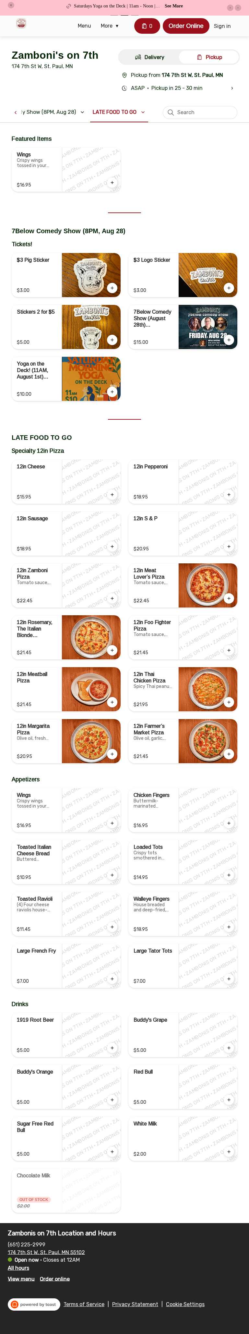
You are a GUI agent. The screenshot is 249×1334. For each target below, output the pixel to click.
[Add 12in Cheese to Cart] (112, 494)
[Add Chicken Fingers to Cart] (229, 823)
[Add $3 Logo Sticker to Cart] (229, 288)
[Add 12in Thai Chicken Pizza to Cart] (229, 702)
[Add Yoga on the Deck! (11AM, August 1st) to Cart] (112, 392)
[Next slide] (238, 8)
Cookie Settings (185, 1304)
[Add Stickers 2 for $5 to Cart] (112, 340)
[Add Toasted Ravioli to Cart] (112, 927)
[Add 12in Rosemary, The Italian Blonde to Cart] (112, 650)
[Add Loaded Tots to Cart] (229, 875)
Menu (84, 26)
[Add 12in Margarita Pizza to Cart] (112, 754)
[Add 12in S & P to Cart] (229, 546)
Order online (55, 1279)
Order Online (186, 25)
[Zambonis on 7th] (21, 23)
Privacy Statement (135, 1304)
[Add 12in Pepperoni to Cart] (229, 494)
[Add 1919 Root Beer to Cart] (112, 1048)
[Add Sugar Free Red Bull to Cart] (112, 1152)
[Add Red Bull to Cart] (229, 1100)
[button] (11, 5)
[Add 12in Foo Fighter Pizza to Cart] (229, 650)
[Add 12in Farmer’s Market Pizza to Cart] (229, 754)
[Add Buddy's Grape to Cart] (229, 1048)
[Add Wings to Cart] (112, 182)
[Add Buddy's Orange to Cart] (112, 1100)
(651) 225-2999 (26, 1244)
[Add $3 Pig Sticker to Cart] (112, 288)
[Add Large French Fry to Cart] (112, 979)
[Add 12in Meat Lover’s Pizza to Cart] (229, 598)
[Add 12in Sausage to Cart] (112, 546)
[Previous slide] (230, 8)
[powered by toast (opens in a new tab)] (34, 1304)
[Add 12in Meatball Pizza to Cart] (112, 702)
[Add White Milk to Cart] (229, 1152)
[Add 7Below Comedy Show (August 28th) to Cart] (229, 340)
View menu (21, 1279)
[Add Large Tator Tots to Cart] (229, 979)
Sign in (222, 26)
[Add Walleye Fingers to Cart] (229, 927)
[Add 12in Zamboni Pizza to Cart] (112, 598)
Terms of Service (84, 1304)
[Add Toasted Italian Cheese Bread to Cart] (112, 875)
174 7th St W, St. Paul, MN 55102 (46, 1252)
